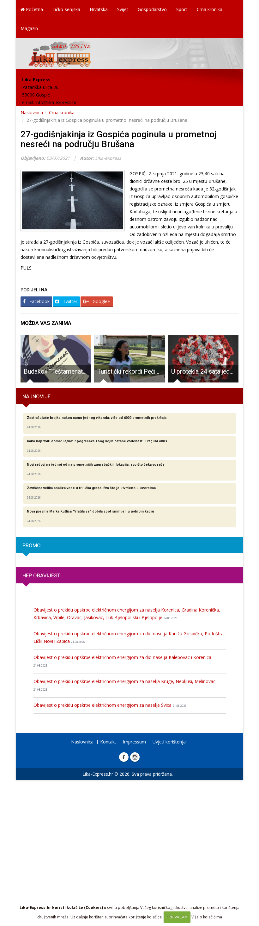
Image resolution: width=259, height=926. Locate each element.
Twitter (69, 301)
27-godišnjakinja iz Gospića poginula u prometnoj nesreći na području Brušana (118, 139)
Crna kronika (209, 9)
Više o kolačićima (206, 917)
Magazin (29, 28)
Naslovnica (32, 112)
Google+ (100, 301)
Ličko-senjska (66, 9)
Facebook (39, 301)
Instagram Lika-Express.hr (135, 757)
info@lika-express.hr (55, 102)
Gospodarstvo (152, 9)
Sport (181, 9)
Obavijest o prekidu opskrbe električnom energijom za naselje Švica (110, 705)
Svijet (122, 9)
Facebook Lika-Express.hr (124, 757)
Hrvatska (99, 9)
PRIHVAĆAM (177, 917)
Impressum (134, 742)
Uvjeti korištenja (169, 742)
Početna (34, 9)
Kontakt (108, 742)
